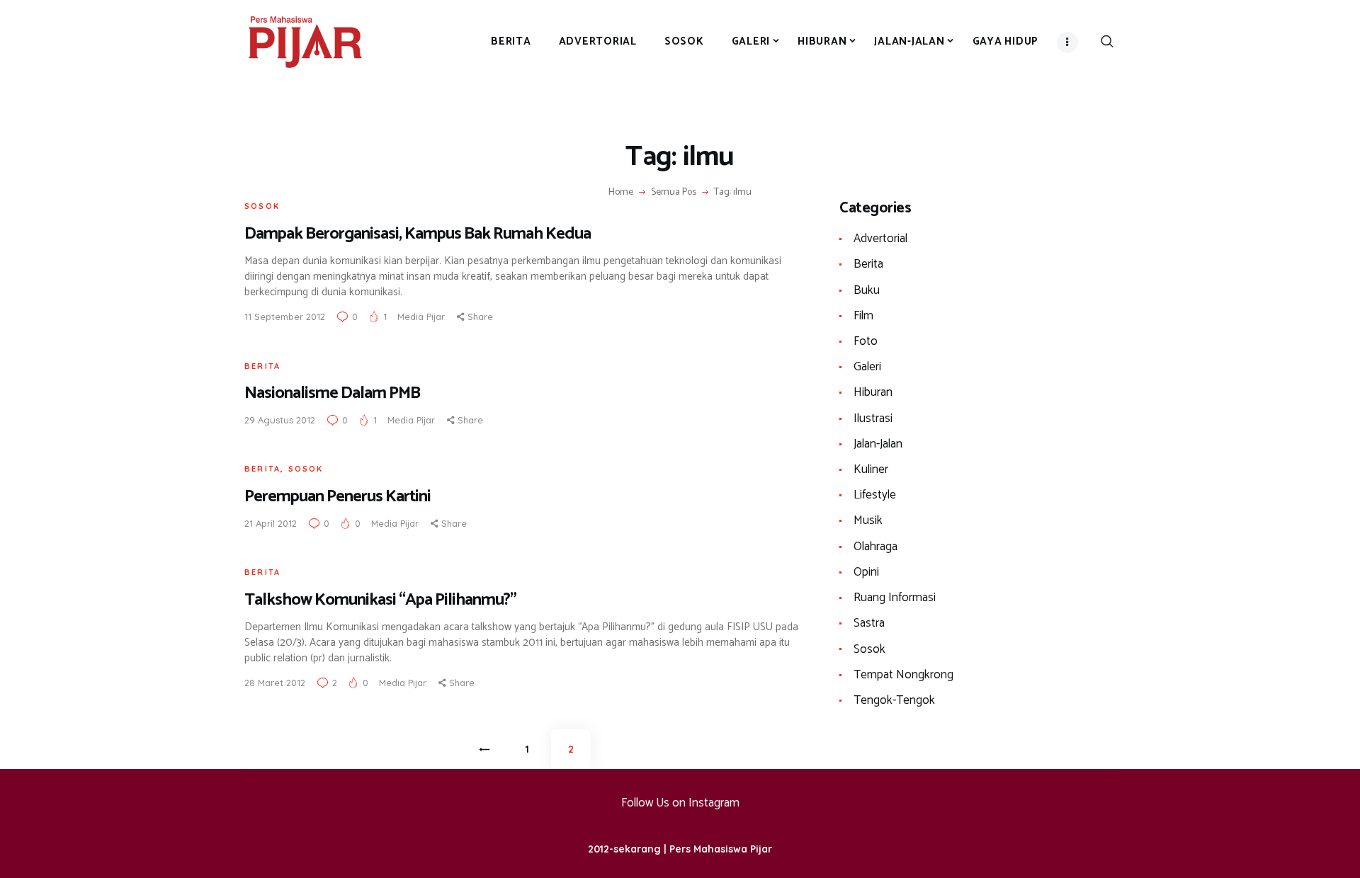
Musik (868, 520)
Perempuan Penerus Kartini (337, 496)
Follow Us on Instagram (680, 803)
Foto (866, 341)
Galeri (867, 367)
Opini (866, 572)
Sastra (869, 623)
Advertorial (880, 239)
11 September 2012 (284, 316)
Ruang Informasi (895, 598)
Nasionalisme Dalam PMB (332, 393)
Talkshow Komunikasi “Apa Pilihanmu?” (380, 600)
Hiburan (873, 392)
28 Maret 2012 (274, 682)
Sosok (262, 206)
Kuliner (871, 469)
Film (863, 316)
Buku (867, 290)
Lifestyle (875, 495)
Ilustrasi (873, 418)
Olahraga (875, 547)
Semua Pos (673, 192)
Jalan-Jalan (878, 444)
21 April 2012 (270, 523)
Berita (262, 366)
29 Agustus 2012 (279, 420)
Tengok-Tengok (894, 700)
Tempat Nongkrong (903, 675)
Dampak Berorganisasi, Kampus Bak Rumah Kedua (417, 234)
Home (620, 192)
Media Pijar (422, 316)
